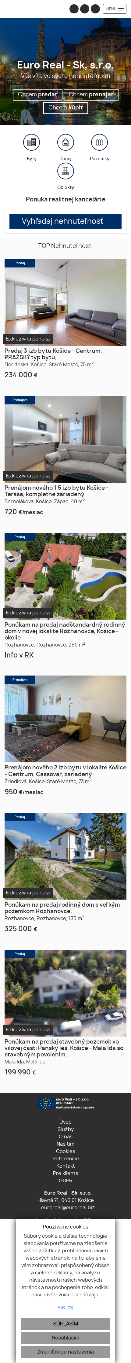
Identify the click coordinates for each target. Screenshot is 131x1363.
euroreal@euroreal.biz (68, 1207)
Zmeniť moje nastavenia (65, 1352)
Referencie (65, 1158)
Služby (66, 1129)
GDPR (66, 1180)
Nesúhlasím (65, 1337)
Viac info (65, 1307)
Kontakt (65, 1166)
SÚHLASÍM (65, 1323)
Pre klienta (65, 1173)
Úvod (65, 1122)
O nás (66, 1136)
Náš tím (65, 1144)
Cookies (65, 1151)
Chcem (37, 95)
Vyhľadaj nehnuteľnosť (62, 221)
